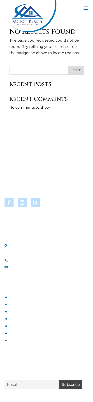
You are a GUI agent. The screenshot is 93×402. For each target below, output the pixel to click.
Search (75, 70)
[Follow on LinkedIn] (35, 202)
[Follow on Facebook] (9, 202)
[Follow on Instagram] (22, 202)
